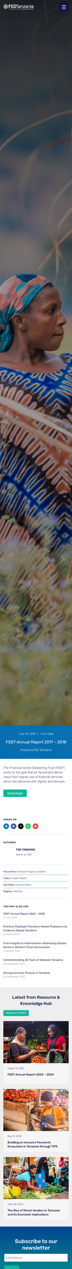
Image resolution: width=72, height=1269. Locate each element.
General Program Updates (32, 871)
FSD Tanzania (42, 750)
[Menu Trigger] (63, 7)
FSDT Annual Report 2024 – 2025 (24, 913)
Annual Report (23, 884)
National (17, 891)
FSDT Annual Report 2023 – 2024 (31, 1074)
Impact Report (19, 878)
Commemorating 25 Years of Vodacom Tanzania (33, 959)
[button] (6, 826)
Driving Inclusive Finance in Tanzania (26, 972)
